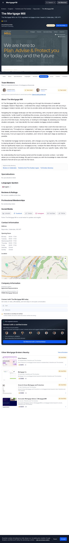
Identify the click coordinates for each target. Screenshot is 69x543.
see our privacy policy (42, 540)
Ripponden (36, 9)
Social (51, 76)
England (10, 9)
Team (4, 76)
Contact (58, 76)
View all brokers (63, 352)
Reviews (35, 76)
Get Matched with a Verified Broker (34, 341)
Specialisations (18, 76)
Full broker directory (47, 168)
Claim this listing (61, 25)
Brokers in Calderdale (10, 168)
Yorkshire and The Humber (23, 9)
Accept (63, 539)
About (9, 76)
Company (64, 76)
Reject (55, 539)
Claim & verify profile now (39, 94)
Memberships (43, 76)
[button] (34, 266)
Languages (27, 76)
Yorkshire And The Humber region (28, 168)
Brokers (3, 9)
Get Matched (62, 2)
